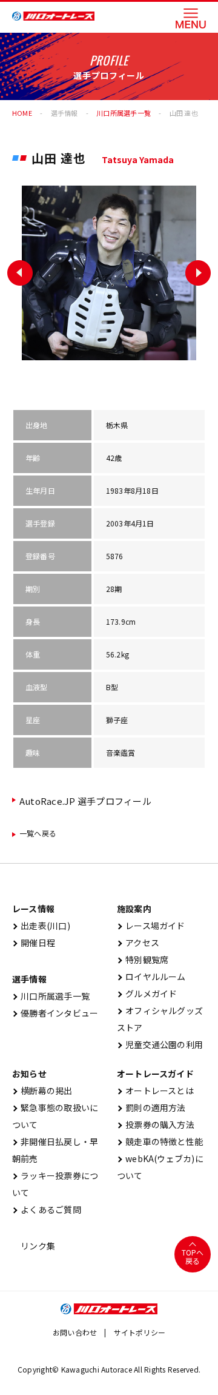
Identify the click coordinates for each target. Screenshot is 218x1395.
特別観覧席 (142, 959)
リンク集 (33, 1246)
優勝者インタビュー (55, 1013)
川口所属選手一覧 (51, 996)
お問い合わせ (75, 1332)
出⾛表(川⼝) (41, 925)
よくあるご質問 (46, 1209)
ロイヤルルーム (151, 976)
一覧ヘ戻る (37, 833)
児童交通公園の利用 (160, 1044)
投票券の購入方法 (155, 1124)
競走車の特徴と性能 (160, 1141)
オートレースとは (155, 1090)
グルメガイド (147, 993)
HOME (22, 113)
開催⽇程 (33, 942)
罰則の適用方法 (151, 1107)
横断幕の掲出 (42, 1090)
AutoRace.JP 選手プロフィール (85, 801)
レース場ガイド (151, 925)
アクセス (138, 942)
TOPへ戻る (193, 1256)
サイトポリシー (140, 1332)
